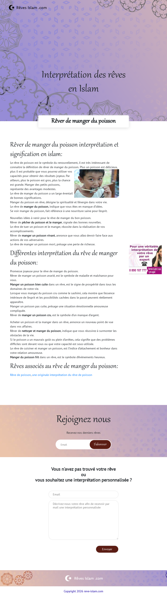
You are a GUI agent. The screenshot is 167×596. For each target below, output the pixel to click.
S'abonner (100, 444)
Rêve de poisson (20, 375)
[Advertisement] (83, 45)
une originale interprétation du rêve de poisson (62, 375)
